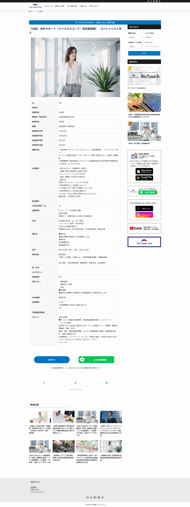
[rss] (159, 1)
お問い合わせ (34, 489)
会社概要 (33, 487)
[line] (153, 1)
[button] (44, 383)
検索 (144, 53)
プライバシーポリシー (37, 492)
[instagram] (148, 1)
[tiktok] (151, 1)
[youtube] (156, 1)
